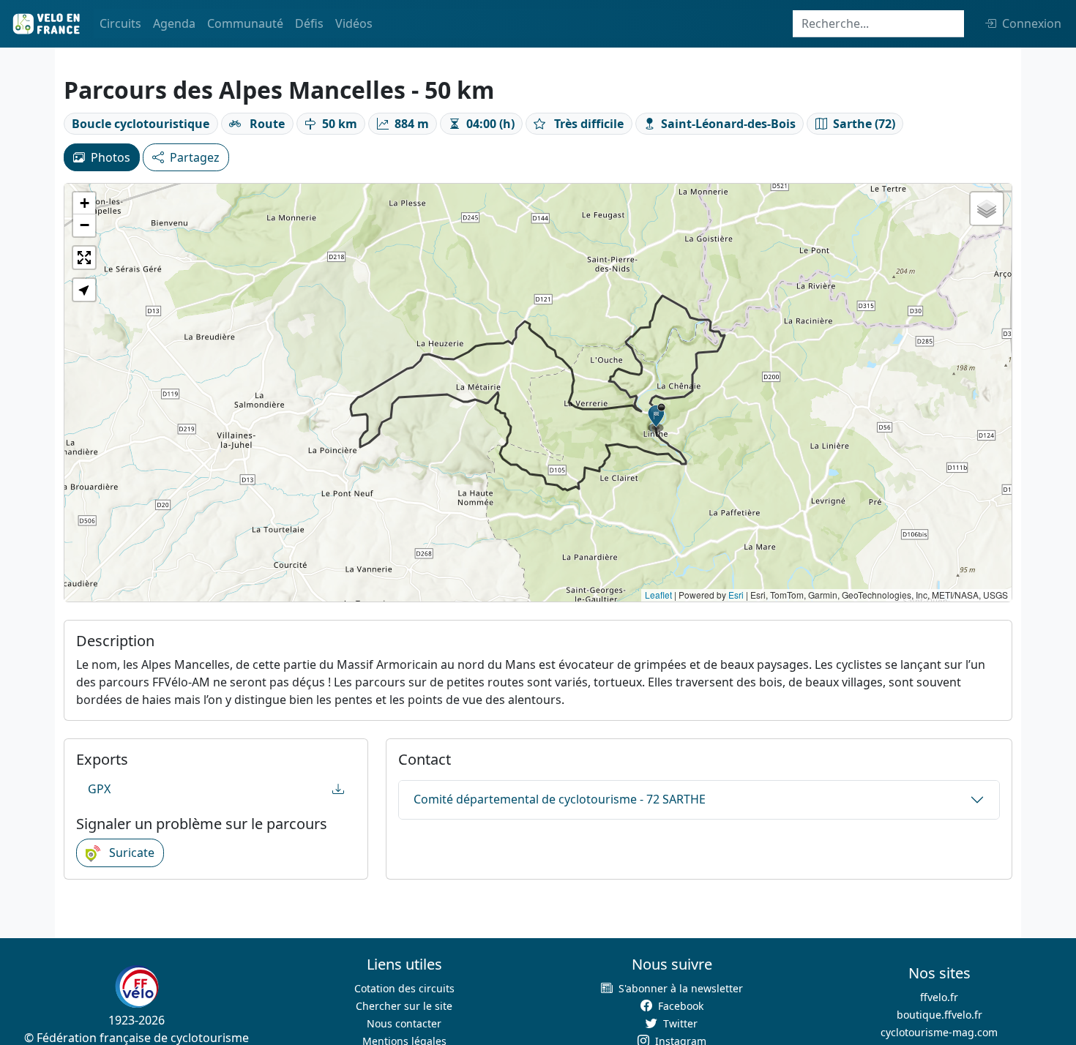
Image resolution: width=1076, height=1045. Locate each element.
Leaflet (658, 594)
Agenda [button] (174, 23)
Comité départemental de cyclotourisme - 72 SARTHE (560, 799)
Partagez (195, 157)
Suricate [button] (130, 852)
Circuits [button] (120, 23)
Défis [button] (309, 23)
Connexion (1031, 23)
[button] (656, 417)
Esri (736, 594)
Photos (110, 157)
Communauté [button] (245, 23)
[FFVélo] (137, 986)
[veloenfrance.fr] (45, 24)
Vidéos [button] (354, 23)
